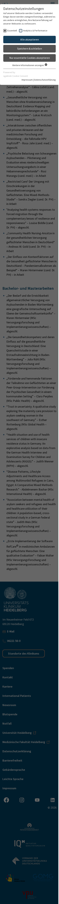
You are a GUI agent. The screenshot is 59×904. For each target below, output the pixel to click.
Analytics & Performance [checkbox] (35, 30)
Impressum (27, 79)
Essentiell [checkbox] (12, 30)
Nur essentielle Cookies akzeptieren (29, 57)
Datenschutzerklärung (45, 79)
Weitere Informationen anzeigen (28, 65)
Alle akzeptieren (29, 39)
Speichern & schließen (29, 48)
